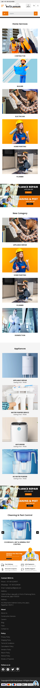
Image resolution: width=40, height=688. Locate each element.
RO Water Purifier (20, 477)
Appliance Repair (20, 245)
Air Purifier (20, 445)
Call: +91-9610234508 (7, 1)
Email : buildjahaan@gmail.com (11, 588)
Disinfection (20, 335)
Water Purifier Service (20, 413)
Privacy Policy (5, 637)
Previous (2, 532)
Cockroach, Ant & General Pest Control (17, 543)
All (4, 13)
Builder (20, 86)
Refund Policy (5, 656)
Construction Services (8, 616)
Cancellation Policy (7, 646)
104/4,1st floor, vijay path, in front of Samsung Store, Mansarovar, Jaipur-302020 (18, 595)
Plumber (20, 177)
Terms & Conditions (7, 643)
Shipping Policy (6, 640)
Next (37, 532)
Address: (4, 591)
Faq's (3, 626)
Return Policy (5, 653)
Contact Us (4, 629)
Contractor (20, 56)
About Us (4, 613)
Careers (3, 619)
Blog (2, 622)
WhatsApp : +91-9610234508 (10, 585)
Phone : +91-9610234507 (9, 582)
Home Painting (20, 147)
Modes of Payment (7, 659)
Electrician (20, 116)
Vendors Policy (6, 649)
